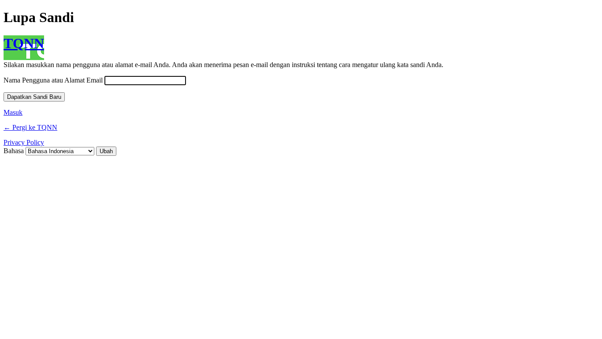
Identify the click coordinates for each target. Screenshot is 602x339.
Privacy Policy (24, 142)
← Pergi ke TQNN (30, 127)
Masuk (13, 112)
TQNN (24, 43)
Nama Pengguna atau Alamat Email (53, 80)
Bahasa (14, 150)
